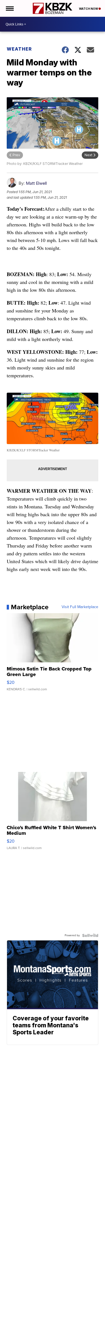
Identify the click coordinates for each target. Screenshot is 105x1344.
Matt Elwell (36, 183)
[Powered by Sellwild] (90, 935)
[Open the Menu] (9, 8)
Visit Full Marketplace (80, 607)
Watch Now (89, 8)
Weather (19, 49)
